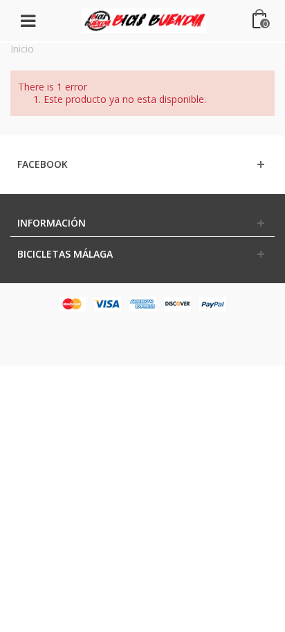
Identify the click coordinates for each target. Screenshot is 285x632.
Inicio (22, 48)
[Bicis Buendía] (144, 19)
